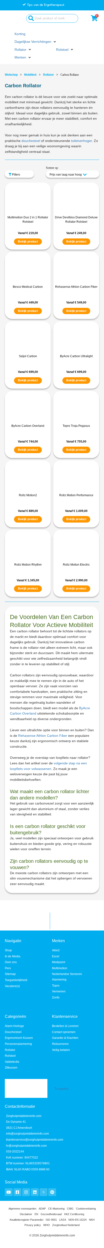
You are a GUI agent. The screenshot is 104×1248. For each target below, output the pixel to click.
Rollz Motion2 (28, 495)
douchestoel (31, 141)
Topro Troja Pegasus (76, 426)
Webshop (11, 74)
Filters (15, 174)
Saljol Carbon (28, 356)
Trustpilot (61, 1089)
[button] (35, 42)
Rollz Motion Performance (76, 495)
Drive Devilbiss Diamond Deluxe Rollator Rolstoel (76, 219)
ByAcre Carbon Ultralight (76, 356)
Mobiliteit (30, 74)
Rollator (48, 74)
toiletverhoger (81, 141)
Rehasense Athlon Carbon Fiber (76, 286)
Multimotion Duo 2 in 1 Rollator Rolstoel (27, 219)
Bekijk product (28, 241)
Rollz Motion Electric (76, 564)
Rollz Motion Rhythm (28, 564)
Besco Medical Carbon (28, 286)
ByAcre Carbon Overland (27, 426)
